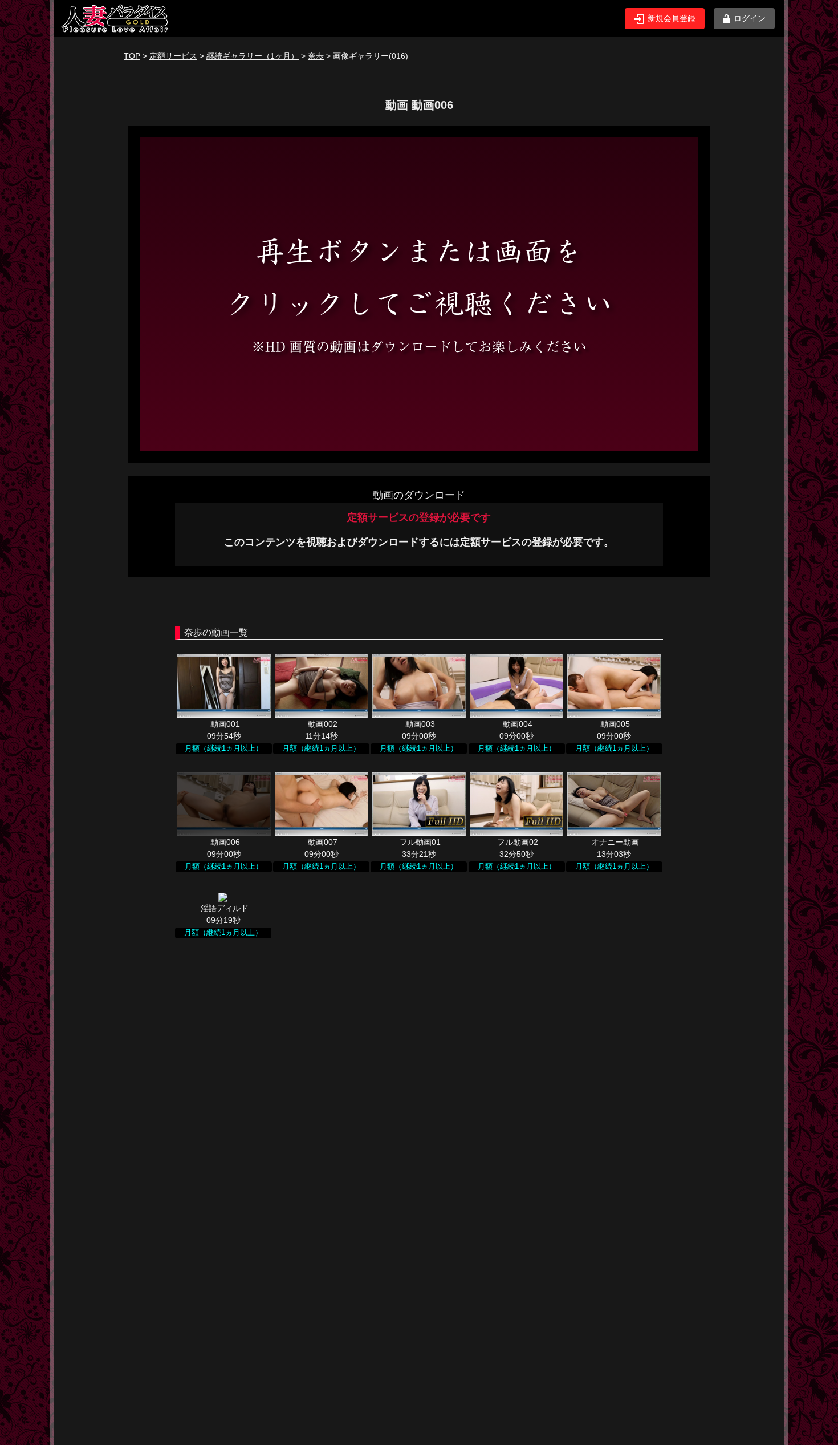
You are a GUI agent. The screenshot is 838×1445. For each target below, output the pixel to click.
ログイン (750, 18)
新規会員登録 (671, 18)
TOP (132, 55)
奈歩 (316, 55)
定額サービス (173, 55)
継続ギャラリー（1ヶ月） (252, 55)
